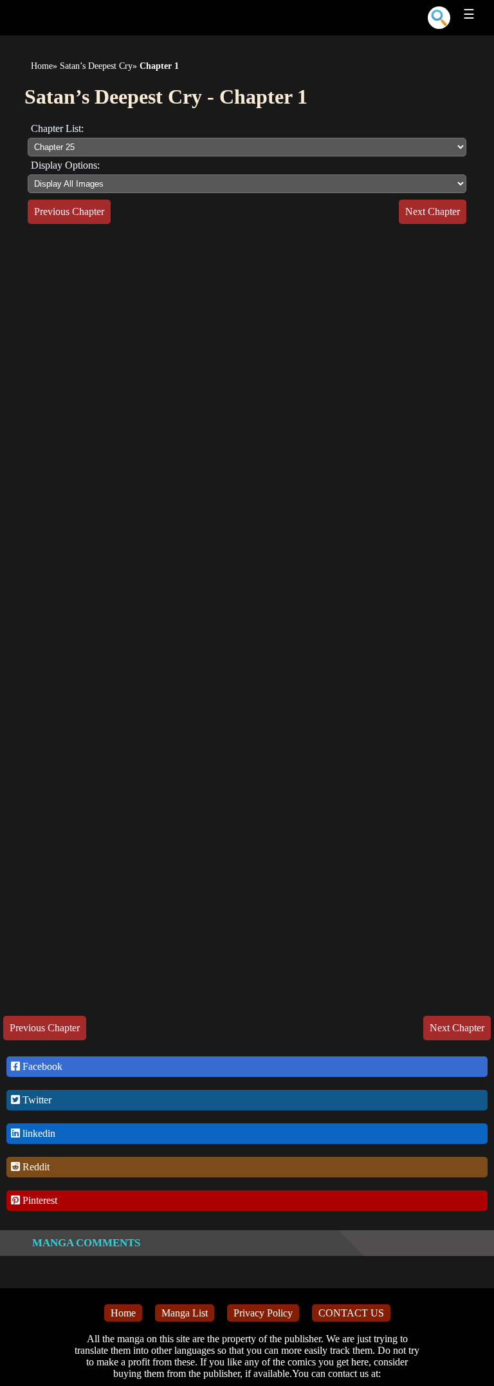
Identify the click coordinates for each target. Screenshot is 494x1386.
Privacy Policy (263, 1312)
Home (42, 66)
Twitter (35, 1099)
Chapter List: (57, 128)
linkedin (37, 1133)
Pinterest (38, 1200)
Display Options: (65, 165)
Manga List (184, 1312)
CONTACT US (351, 1312)
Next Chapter (432, 211)
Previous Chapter (69, 211)
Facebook (41, 1066)
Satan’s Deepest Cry (96, 66)
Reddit (35, 1166)
